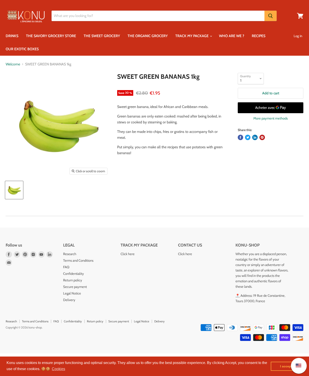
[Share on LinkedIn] (255, 137)
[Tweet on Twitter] (247, 137)
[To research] (270, 16)
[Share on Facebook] (240, 137)
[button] (58, 369)
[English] (296, 365)
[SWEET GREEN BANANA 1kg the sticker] (14, 190)
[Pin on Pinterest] (262, 137)
